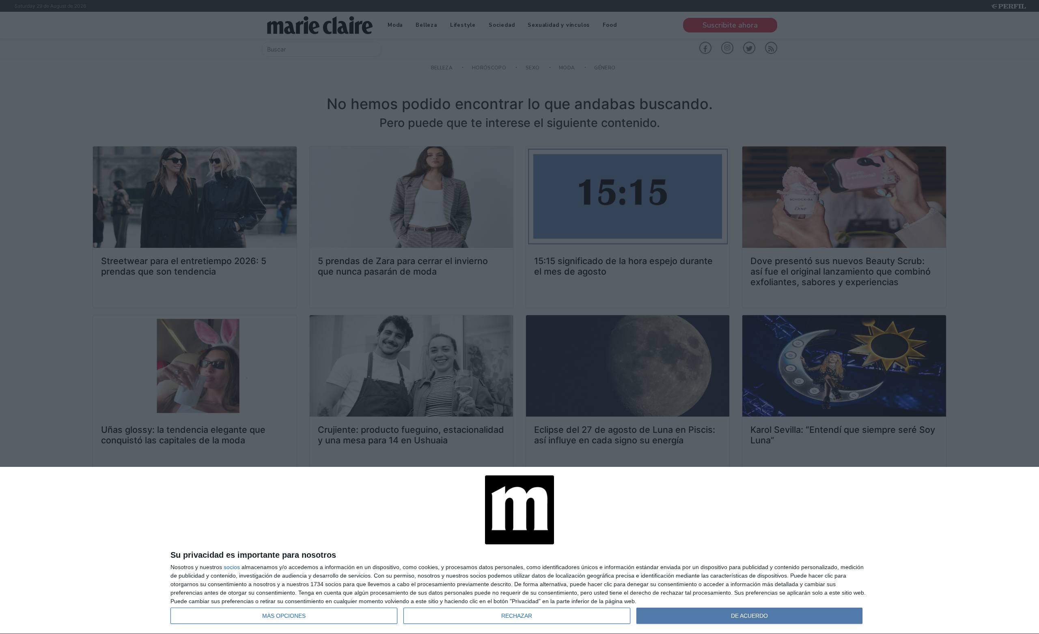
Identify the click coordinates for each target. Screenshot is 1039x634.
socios (232, 567)
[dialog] (519, 550)
